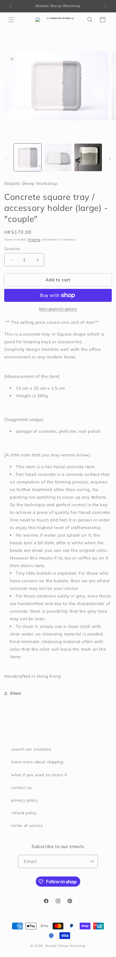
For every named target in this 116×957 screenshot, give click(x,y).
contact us (21, 787)
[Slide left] (6, 159)
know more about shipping (37, 761)
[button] (11, 20)
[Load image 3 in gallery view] (88, 157)
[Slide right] (110, 159)
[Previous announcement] (10, 6)
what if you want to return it (39, 774)
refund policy (24, 812)
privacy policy (24, 800)
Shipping (34, 239)
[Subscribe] (91, 861)
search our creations (31, 749)
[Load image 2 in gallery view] (58, 157)
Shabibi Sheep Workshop (65, 946)
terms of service (27, 825)
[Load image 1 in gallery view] (27, 157)
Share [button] (15, 693)
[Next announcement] (105, 6)
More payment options (58, 309)
